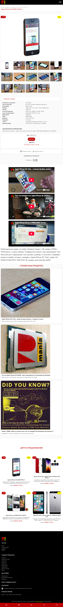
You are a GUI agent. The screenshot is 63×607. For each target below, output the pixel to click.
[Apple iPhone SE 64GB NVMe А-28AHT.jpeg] (19, 88)
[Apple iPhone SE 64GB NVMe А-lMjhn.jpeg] (19, 65)
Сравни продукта (37, 151)
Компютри (4, 561)
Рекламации (5, 576)
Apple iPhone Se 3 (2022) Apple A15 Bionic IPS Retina (47, 477)
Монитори (4, 564)
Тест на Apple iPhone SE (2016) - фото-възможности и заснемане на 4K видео (26, 375)
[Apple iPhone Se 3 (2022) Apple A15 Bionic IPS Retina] (47, 465)
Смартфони (7, 7)
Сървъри (4, 557)
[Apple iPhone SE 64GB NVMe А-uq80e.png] (7, 65)
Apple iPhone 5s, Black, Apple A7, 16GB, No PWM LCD (47, 516)
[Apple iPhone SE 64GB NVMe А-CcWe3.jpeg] (44, 77)
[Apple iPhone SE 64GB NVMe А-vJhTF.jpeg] (7, 88)
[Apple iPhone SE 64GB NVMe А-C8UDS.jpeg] (44, 88)
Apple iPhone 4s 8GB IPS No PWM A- (16, 515)
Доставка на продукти (7, 577)
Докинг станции (5, 568)
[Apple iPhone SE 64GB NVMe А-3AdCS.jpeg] (31, 77)
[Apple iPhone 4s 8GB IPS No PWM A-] (16, 502)
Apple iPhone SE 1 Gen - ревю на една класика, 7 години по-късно (22, 319)
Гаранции (4, 579)
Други (3, 570)
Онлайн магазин (39, 601)
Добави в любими (25, 151)
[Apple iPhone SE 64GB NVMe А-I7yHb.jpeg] (56, 65)
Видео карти (5, 565)
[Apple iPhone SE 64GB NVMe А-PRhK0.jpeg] (44, 65)
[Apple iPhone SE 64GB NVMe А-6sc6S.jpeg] (31, 65)
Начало (2, 7)
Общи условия (5, 547)
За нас (3, 545)
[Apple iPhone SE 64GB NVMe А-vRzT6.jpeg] (56, 77)
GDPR (3, 550)
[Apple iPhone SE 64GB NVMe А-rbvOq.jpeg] (7, 77)
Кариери (4, 548)
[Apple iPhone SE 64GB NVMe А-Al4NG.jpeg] (31, 88)
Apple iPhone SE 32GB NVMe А (16, 480)
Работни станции (6, 559)
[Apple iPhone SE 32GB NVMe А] (16, 467)
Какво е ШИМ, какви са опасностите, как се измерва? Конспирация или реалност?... (28, 431)
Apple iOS (13, 7)
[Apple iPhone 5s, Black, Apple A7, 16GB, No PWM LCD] (47, 502)
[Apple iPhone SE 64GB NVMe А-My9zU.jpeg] (19, 77)
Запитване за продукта (31, 156)
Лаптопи (4, 562)
